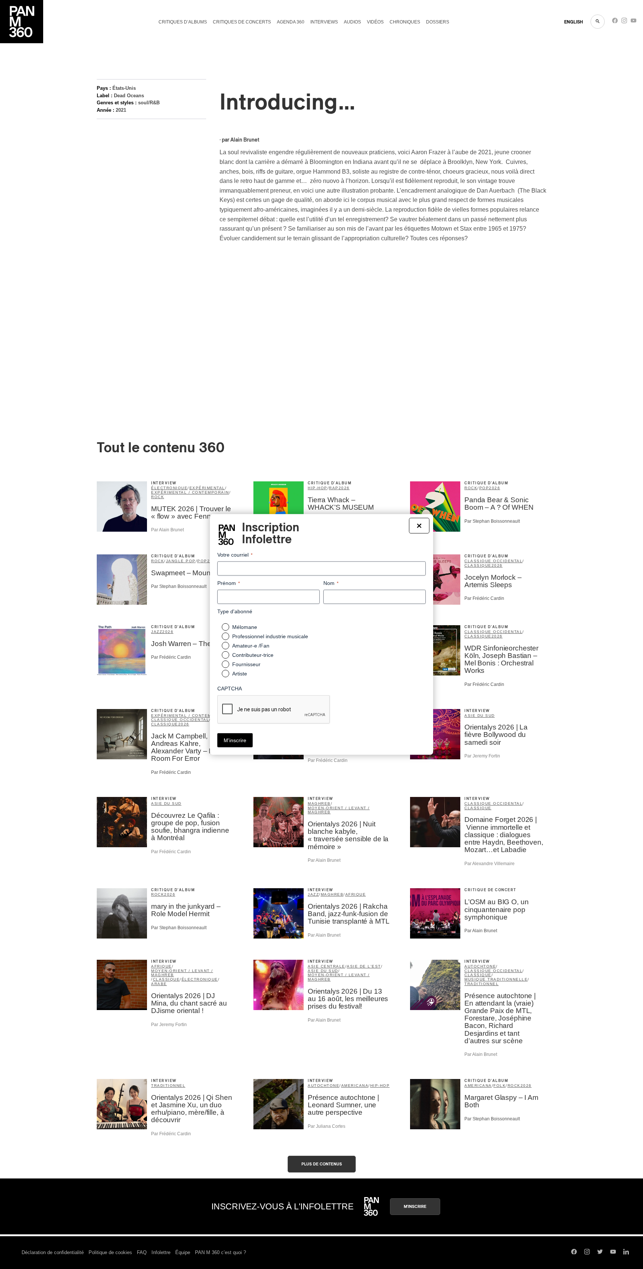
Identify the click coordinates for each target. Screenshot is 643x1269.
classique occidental (493, 561)
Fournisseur (246, 664)
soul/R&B (149, 102)
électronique (169, 488)
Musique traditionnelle (496, 979)
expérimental (207, 488)
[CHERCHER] (597, 21)
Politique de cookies (110, 1252)
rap (334, 488)
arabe (159, 984)
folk (499, 1085)
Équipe (182, 1252)
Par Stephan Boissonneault (492, 521)
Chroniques (405, 22)
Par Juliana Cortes (326, 1126)
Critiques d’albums (183, 22)
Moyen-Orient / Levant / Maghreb (339, 810)
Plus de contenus (321, 1164)
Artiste (239, 674)
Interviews (324, 22)
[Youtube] (633, 22)
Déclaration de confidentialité (53, 1252)
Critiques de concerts (242, 22)
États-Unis (124, 88)
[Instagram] (624, 22)
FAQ (142, 1252)
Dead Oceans (129, 95)
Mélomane (244, 627)
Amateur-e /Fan (250, 646)
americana (355, 1085)
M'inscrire (415, 1207)
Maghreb (319, 803)
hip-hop (317, 488)
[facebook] (615, 22)
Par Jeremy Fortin (482, 756)
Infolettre (160, 1252)
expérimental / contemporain (190, 492)
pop (484, 488)
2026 (344, 488)
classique (478, 565)
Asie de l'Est (364, 966)
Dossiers (437, 22)
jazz (156, 632)
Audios (352, 22)
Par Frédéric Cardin (484, 598)
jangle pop (181, 561)
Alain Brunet (244, 140)
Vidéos (375, 22)
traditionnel (481, 984)
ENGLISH (573, 22)
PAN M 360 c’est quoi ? (220, 1252)
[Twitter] (600, 1252)
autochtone (480, 966)
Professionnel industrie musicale (270, 636)
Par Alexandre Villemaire (489, 863)
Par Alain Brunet (167, 529)
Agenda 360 (290, 22)
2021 (121, 110)
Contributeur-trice (252, 655)
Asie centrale (326, 966)
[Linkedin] (626, 1252)
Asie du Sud (479, 715)
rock (157, 497)
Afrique (355, 894)
